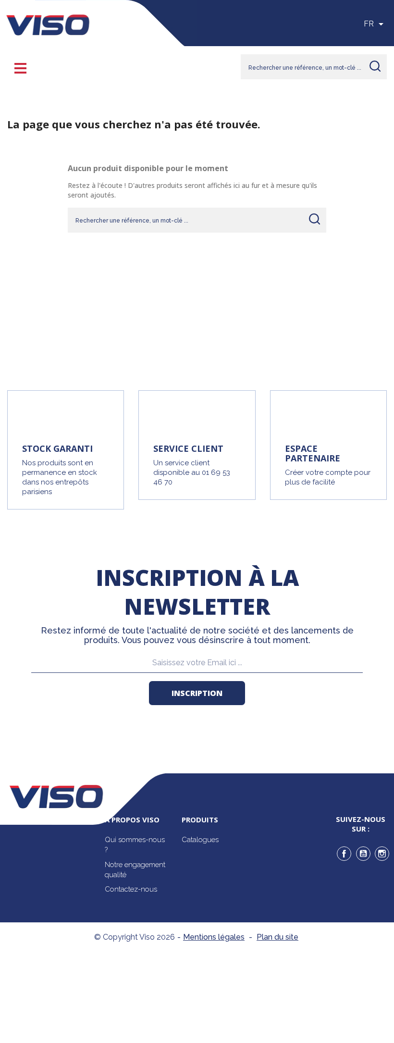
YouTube (363, 854)
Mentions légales (214, 937)
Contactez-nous (131, 889)
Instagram (382, 854)
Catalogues (200, 839)
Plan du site (277, 937)
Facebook (344, 854)
